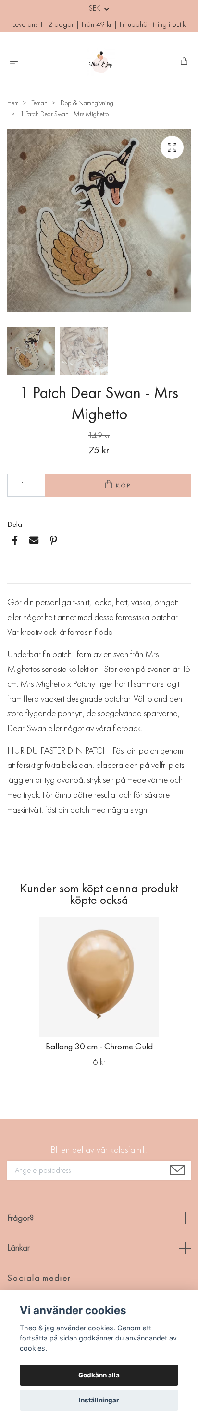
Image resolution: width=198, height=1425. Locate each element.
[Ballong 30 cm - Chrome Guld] (99, 977)
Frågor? (20, 1218)
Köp (124, 485)
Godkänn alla (99, 1375)
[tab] (18, 575)
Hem (13, 102)
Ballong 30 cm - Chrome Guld (99, 1046)
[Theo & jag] (101, 62)
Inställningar (99, 1400)
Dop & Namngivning (87, 102)
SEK (95, 8)
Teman (40, 102)
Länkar (18, 1248)
